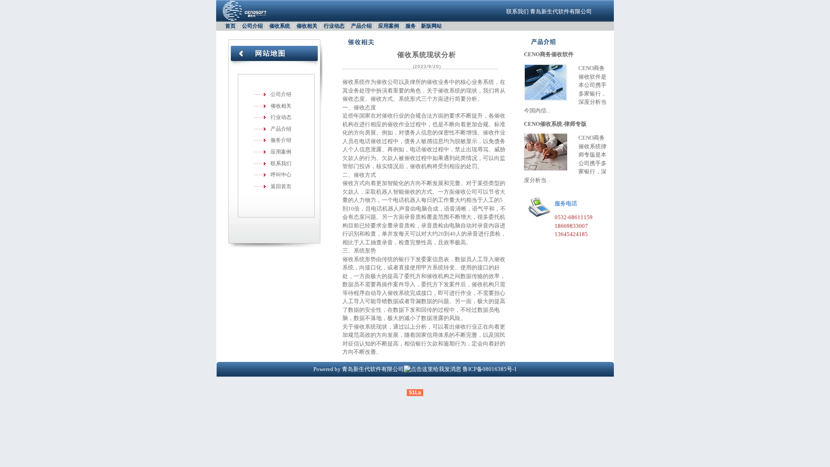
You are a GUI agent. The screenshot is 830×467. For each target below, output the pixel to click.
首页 (230, 26)
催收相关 (307, 26)
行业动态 (334, 26)
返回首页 (281, 186)
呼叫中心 (281, 175)
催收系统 (279, 26)
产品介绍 (361, 26)
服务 (410, 26)
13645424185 (571, 234)
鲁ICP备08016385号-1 (490, 369)
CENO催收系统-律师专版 (555, 124)
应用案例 (388, 26)
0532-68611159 (574, 217)
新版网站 (431, 26)
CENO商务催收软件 (549, 54)
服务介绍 (281, 140)
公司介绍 (252, 26)
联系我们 (517, 11)
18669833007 (571, 226)
